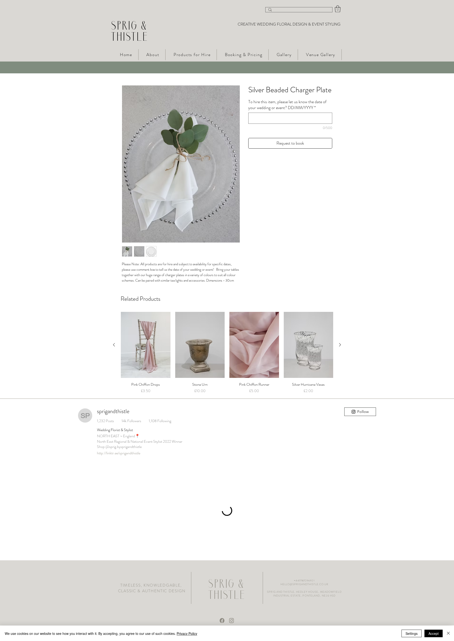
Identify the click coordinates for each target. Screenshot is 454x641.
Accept (433, 633)
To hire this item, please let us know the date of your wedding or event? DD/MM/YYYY (287, 105)
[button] (337, 8)
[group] (227, 353)
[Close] (448, 633)
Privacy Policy (187, 633)
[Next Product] (340, 345)
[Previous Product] (114, 345)
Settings (412, 633)
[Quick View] (145, 345)
